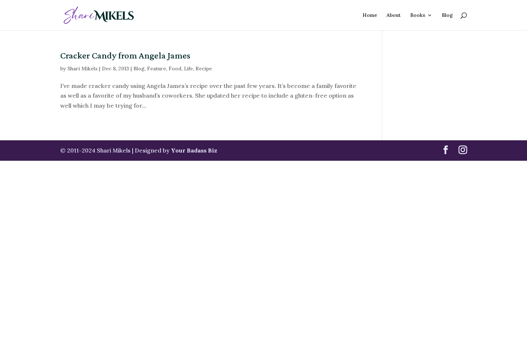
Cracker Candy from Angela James (125, 55)
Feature (156, 68)
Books (417, 15)
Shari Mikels (82, 68)
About (393, 15)
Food (174, 68)
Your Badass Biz (194, 150)
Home (369, 15)
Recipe (203, 68)
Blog (447, 15)
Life (188, 68)
